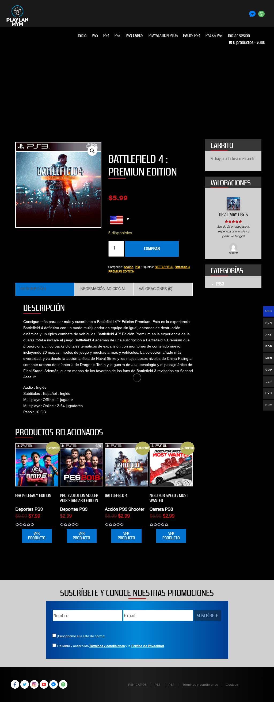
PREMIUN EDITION (121, 271)
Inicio (82, 35)
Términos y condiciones (107, 646)
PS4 (106, 35)
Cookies (232, 685)
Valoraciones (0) (155, 289)
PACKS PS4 (191, 35)
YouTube (44, 684)
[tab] (44, 289)
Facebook (15, 684)
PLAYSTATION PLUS (163, 35)
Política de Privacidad (147, 646)
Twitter (24, 684)
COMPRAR (152, 248)
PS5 (95, 35)
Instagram (34, 684)
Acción (128, 267)
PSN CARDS (134, 35)
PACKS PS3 (214, 35)
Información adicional (103, 289)
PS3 (117, 35)
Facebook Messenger (53, 684)
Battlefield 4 (182, 267)
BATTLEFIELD (164, 267)
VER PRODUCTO (36, 535)
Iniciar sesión (239, 35)
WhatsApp (63, 684)
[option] (233, 226)
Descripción (33, 289)
